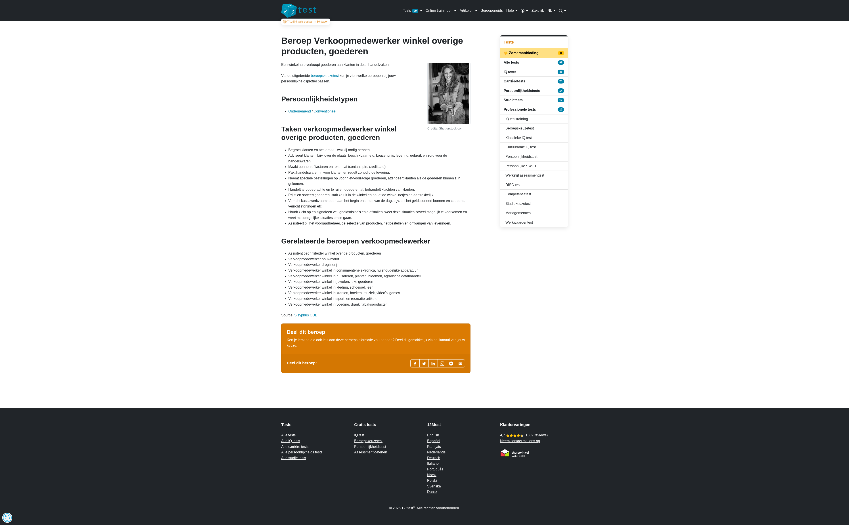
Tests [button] (410, 10)
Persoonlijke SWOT (521, 166)
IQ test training (516, 119)
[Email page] (460, 363)
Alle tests (533, 62)
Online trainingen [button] (439, 10)
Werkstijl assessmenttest (524, 175)
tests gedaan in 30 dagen (307, 21)
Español (433, 441)
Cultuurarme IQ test (520, 147)
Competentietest (518, 194)
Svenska (434, 486)
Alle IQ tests (290, 441)
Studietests (533, 100)
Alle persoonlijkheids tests (301, 452)
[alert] (7, 518)
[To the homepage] (299, 10)
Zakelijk (538, 10)
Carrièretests (533, 81)
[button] (524, 10)
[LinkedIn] (433, 363)
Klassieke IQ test (518, 138)
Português (435, 469)
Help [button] (510, 10)
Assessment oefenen (370, 452)
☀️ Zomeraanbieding (533, 53)
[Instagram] (442, 363)
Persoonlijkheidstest (521, 156)
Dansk (432, 492)
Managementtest (518, 213)
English (433, 435)
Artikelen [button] (467, 10)
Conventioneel (325, 111)
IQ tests (533, 72)
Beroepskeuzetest (519, 128)
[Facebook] (415, 363)
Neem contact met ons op (520, 441)
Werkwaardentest (519, 222)
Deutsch (433, 458)
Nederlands (436, 452)
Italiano (433, 463)
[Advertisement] (534, 262)
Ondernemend (299, 111)
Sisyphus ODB (305, 315)
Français (434, 447)
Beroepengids (492, 10)
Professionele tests (533, 109)
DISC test (512, 185)
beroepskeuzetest (325, 76)
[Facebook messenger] (451, 363)
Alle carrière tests (294, 447)
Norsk (431, 475)
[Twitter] (424, 363)
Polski (432, 480)
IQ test (359, 435)
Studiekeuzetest (518, 203)
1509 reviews (536, 435)
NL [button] (550, 10)
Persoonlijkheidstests (533, 91)
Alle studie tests (293, 458)
